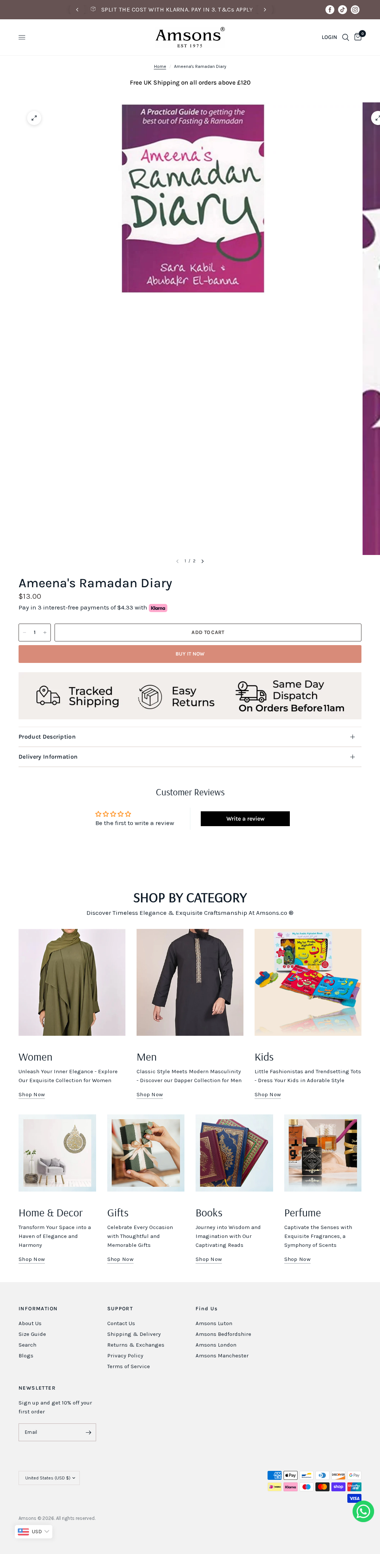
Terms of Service (128, 1366)
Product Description (47, 736)
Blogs (26, 1355)
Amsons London (216, 1344)
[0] (356, 37)
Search (27, 1344)
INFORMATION (38, 1308)
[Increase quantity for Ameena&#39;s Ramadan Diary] (44, 632)
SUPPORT (120, 1308)
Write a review (245, 818)
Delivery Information (48, 756)
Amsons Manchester (222, 1355)
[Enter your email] (88, 1432)
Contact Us (121, 1323)
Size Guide (32, 1334)
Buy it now (190, 654)
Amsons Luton (214, 1323)
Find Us (207, 1308)
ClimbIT (130, 1518)
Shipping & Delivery (134, 1334)
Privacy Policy (125, 1355)
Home (160, 66)
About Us (30, 1323)
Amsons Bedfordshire (223, 1334)
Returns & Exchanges (135, 1344)
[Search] (346, 37)
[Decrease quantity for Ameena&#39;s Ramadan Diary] (24, 632)
